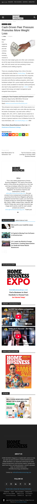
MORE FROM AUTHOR (22, 220)
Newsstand (9, 21)
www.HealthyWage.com (21, 120)
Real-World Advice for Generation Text (8, 153)
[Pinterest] (10, 134)
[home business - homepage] (18, 447)
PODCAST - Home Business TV (11, 303)
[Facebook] (3, 134)
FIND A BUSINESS (18, 1)
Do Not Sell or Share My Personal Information (18, 489)
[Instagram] (11, 484)
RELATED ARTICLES (8, 220)
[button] (3, 17)
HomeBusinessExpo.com (18, 290)
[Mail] (18, 212)
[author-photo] (18, 175)
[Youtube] (29, 484)
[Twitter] (25, 484)
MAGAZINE (10, 1)
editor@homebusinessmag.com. (16, 193)
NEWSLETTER (31, 1)
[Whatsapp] (20, 134)
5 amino (26, 87)
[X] (23, 134)
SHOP (12, 492)
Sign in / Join (4, 2)
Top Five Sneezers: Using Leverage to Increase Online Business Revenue (27, 154)
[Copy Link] (26, 134)
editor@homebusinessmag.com (22, 472)
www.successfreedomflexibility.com (16, 103)
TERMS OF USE (20, 493)
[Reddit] (13, 134)
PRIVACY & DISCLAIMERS (9, 493)
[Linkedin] (6, 134)
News (14, 21)
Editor (4, 36)
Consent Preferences (11, 495)
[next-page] (5, 252)
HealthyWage (21, 73)
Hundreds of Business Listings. (11, 127)
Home (3, 21)
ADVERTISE (25, 1)
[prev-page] (3, 252)
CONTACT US (20, 495)
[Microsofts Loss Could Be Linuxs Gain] (6, 226)
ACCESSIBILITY (29, 493)
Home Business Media (21, 502)
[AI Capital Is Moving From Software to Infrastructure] (6, 235)
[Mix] (16, 134)
